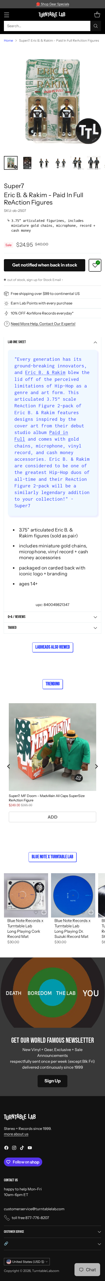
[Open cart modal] (97, 15)
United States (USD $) (28, 1262)
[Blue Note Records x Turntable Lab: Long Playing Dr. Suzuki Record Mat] (73, 895)
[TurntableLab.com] (53, 14)
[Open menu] (6, 15)
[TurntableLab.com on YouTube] (30, 1148)
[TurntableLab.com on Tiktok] (22, 1148)
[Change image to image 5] (77, 163)
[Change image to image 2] (27, 163)
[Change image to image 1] (11, 163)
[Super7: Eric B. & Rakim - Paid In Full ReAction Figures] (52, 99)
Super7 (14, 186)
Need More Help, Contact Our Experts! (43, 323)
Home (8, 40)
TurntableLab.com (45, 1271)
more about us (16, 1134)
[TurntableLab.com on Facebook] (6, 1148)
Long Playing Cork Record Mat (23, 934)
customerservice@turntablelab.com (34, 1209)
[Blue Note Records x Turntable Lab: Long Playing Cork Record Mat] (26, 895)
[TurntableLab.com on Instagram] (14, 1148)
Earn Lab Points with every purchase (41, 303)
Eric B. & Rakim (45, 372)
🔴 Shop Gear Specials (52, 4)
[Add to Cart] (44, 912)
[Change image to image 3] (44, 163)
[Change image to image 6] (94, 163)
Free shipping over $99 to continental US (45, 293)
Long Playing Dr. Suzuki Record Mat (71, 934)
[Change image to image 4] (60, 163)
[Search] (95, 26)
